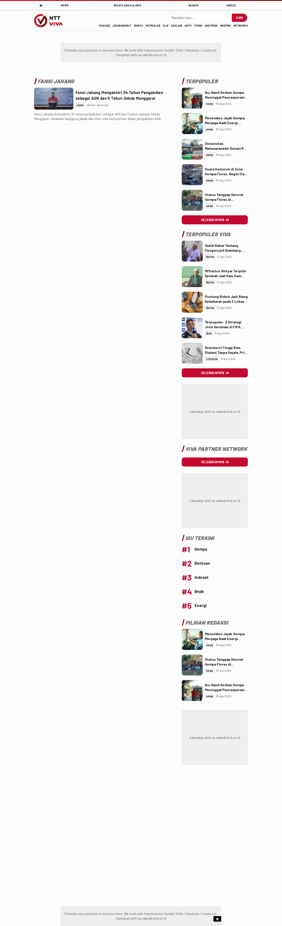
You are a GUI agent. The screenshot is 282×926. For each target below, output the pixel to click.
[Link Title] (53, 99)
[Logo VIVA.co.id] (50, 20)
